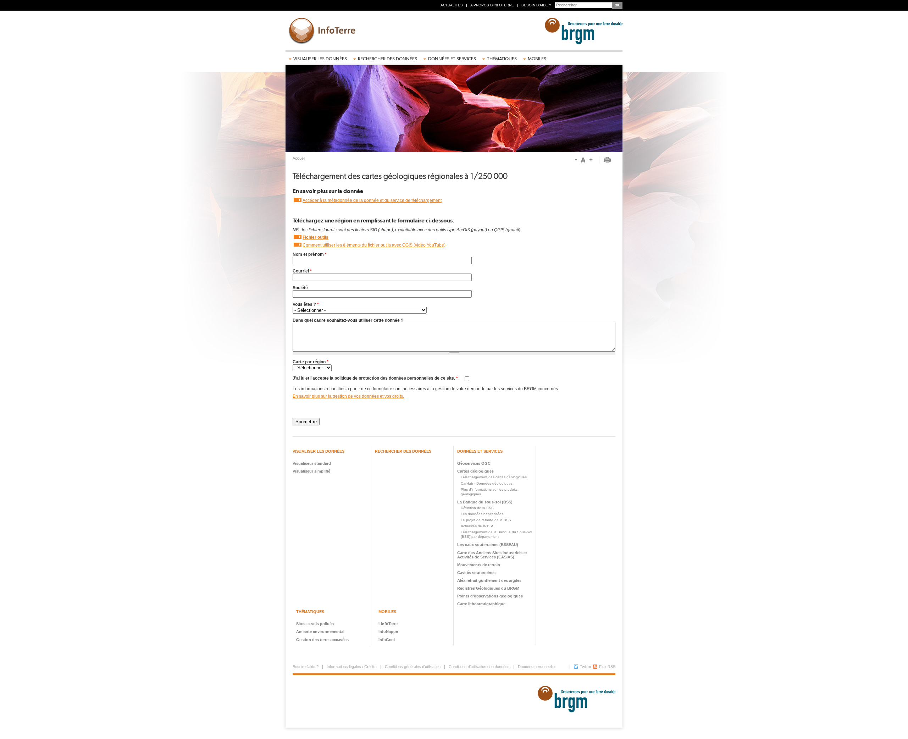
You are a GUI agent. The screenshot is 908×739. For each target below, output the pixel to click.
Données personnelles (537, 666)
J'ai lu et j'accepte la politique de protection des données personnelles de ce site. (375, 378)
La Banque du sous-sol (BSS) (485, 502)
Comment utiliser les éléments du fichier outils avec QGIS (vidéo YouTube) (374, 245)
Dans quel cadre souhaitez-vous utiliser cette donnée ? (348, 320)
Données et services (452, 58)
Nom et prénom (310, 254)
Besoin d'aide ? (536, 5)
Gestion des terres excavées (322, 640)
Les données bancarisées (482, 514)
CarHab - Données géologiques (487, 483)
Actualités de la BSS (477, 526)
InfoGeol (386, 640)
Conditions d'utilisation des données (479, 666)
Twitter (585, 666)
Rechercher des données (387, 58)
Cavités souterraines (476, 572)
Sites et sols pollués (315, 624)
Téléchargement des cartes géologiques (494, 477)
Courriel (302, 271)
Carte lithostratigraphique (481, 604)
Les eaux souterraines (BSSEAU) (487, 544)
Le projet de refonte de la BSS (486, 520)
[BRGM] (573, 701)
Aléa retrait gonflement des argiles (489, 580)
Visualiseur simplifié (311, 471)
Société (300, 287)
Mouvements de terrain (478, 565)
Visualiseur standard (312, 463)
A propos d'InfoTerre (492, 5)
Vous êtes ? (306, 304)
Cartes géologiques (475, 471)
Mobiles (537, 58)
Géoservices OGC (474, 463)
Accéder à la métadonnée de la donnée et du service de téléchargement (372, 200)
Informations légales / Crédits (352, 666)
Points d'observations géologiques (490, 596)
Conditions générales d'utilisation (413, 666)
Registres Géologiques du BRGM (488, 588)
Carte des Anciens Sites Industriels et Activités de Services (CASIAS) (492, 555)
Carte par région (310, 361)
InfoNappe (388, 631)
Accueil (299, 158)
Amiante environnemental (320, 631)
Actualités (452, 5)
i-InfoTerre (388, 624)
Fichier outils (315, 237)
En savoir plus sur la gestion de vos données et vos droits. (348, 396)
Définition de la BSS (477, 508)
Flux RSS (607, 666)
